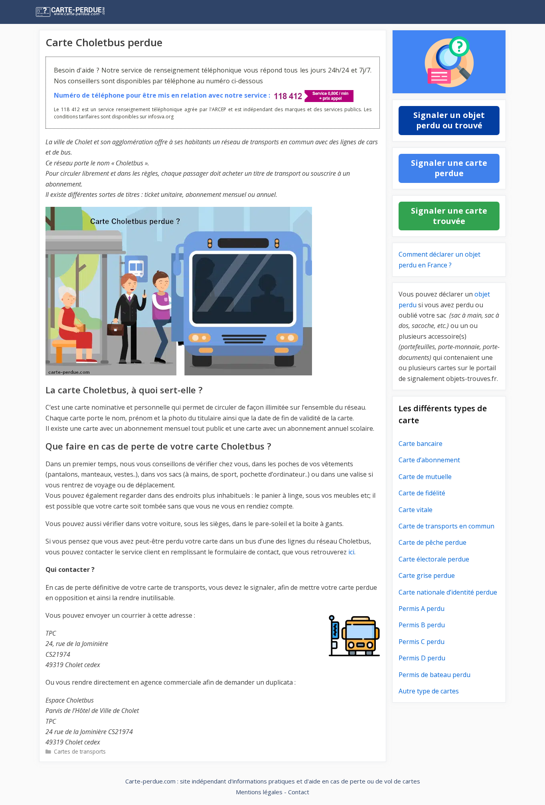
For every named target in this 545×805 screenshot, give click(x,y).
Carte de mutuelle (425, 476)
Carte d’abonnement (429, 460)
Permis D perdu (422, 658)
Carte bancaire (420, 443)
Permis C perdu (421, 641)
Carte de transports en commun (446, 526)
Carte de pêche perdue (432, 542)
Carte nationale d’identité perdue (448, 592)
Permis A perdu (421, 608)
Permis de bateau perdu (434, 674)
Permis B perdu (422, 624)
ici (351, 552)
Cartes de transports (80, 751)
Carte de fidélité (422, 493)
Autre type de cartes (429, 691)
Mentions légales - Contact (272, 792)
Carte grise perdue (427, 575)
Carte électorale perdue (434, 559)
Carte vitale (415, 509)
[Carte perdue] (86, 12)
